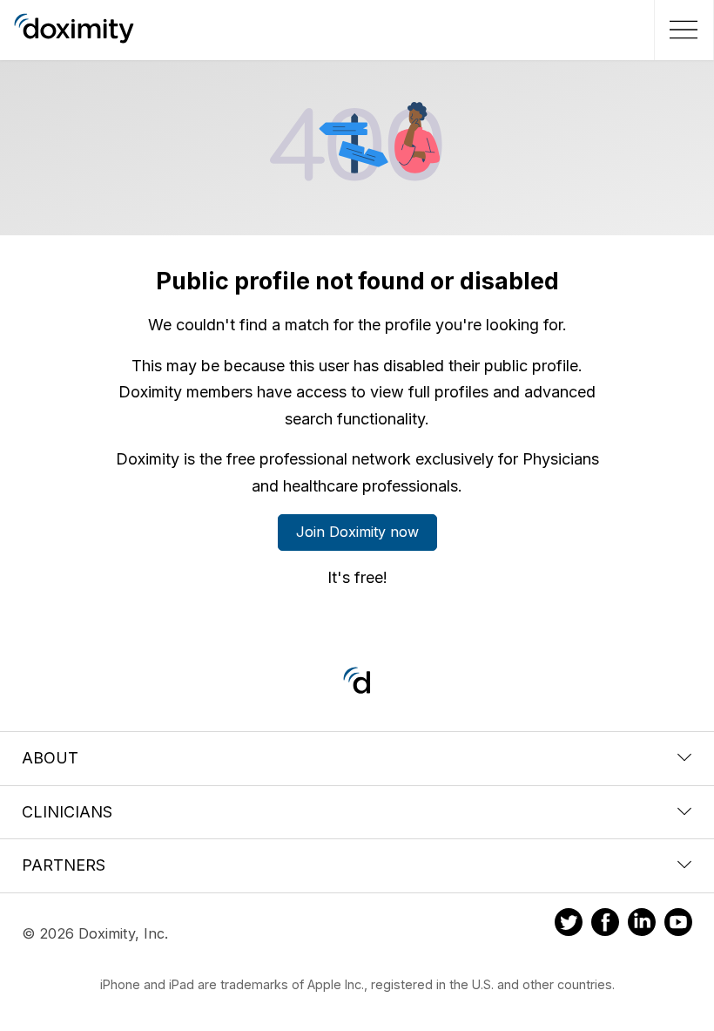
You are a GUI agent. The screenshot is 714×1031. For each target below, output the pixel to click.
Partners (63, 865)
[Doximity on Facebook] (605, 924)
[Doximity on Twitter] (569, 924)
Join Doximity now (357, 531)
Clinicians (67, 812)
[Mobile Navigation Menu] (681, 29)
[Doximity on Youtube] (678, 924)
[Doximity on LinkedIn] (642, 924)
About (50, 758)
